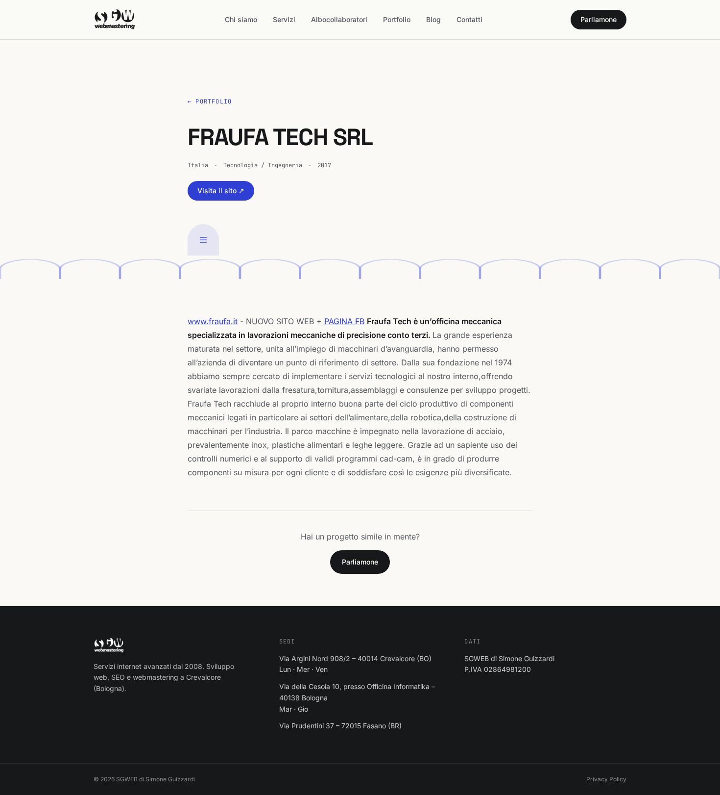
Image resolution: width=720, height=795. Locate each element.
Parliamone (598, 19)
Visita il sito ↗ (220, 190)
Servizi (284, 19)
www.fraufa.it (213, 321)
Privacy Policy (606, 779)
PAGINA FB (344, 321)
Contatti (469, 19)
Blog (433, 19)
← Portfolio (210, 101)
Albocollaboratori (339, 19)
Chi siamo (241, 19)
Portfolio (396, 19)
